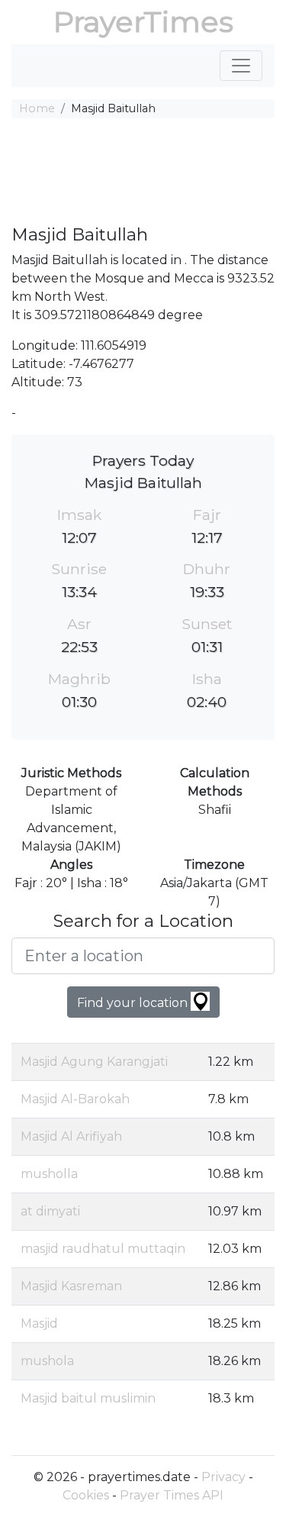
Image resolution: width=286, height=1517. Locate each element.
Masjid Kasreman (71, 1286)
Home (37, 108)
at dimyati (50, 1211)
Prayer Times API (171, 1495)
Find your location (134, 1003)
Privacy (223, 1477)
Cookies (86, 1495)
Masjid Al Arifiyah (71, 1136)
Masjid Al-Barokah (75, 1099)
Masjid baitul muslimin (88, 1398)
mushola (47, 1361)
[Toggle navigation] (241, 65)
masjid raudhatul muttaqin (103, 1248)
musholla (49, 1174)
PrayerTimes (143, 22)
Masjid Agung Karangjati (94, 1061)
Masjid (39, 1323)
